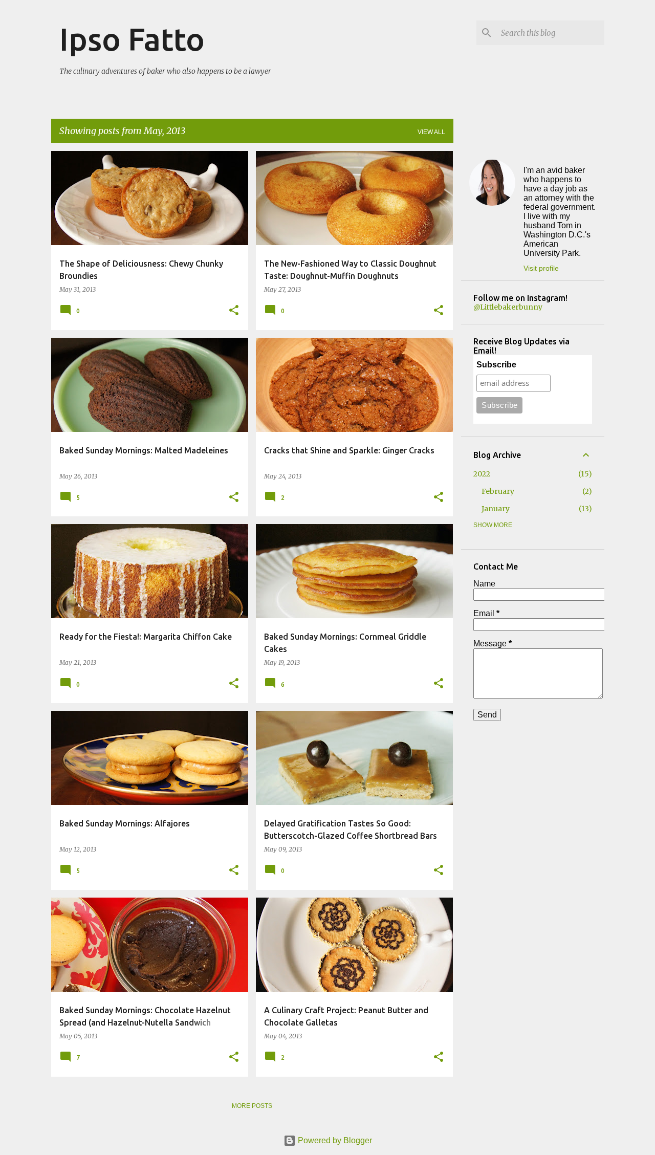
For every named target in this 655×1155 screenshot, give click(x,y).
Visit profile (541, 268)
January (496, 508)
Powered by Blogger (334, 1140)
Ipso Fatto (132, 39)
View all (431, 132)
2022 (481, 473)
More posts (252, 1105)
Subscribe (496, 364)
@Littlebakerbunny (507, 307)
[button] (234, 311)
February (498, 491)
